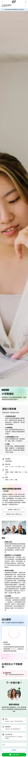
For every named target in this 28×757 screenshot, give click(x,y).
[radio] (14, 720)
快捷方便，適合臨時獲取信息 (12, 729)
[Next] (25, 658)
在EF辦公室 (8, 734)
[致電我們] (25, 1)
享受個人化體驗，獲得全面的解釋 (13, 721)
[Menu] (25, 6)
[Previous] (22, 658)
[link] (6, 6)
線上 (6, 719)
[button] (2, 1)
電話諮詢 (7, 726)
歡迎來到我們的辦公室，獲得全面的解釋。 (13, 737)
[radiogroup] (14, 729)
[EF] (14, 2)
